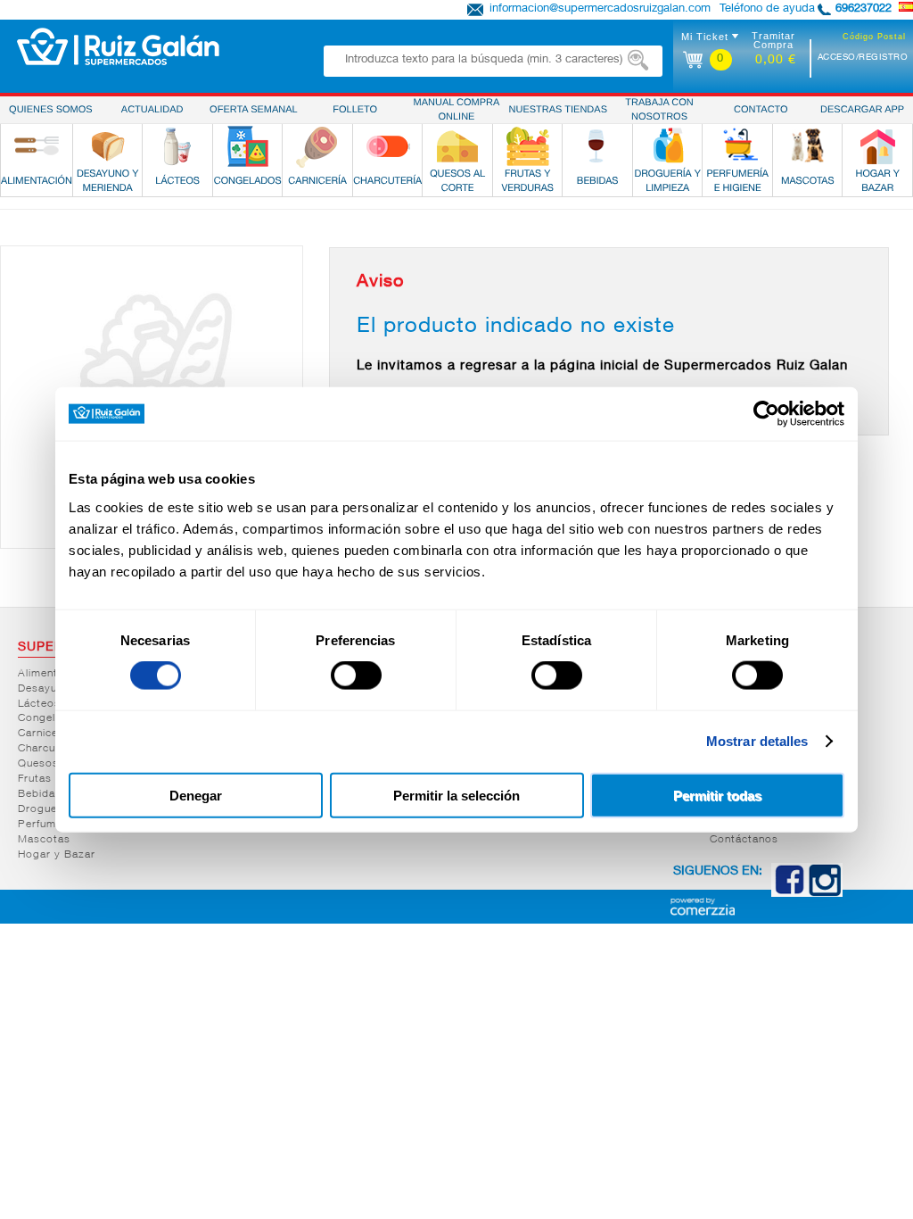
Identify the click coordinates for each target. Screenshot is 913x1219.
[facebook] (789, 893)
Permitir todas (717, 794)
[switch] (356, 675)
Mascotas (44, 839)
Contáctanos (744, 839)
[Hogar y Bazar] (877, 146)
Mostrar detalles (757, 741)
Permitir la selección (456, 794)
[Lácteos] (177, 146)
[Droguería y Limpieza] (668, 146)
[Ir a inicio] (118, 46)
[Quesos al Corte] (457, 146)
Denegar (195, 794)
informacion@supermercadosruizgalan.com (600, 9)
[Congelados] (248, 146)
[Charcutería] (388, 146)
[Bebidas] (597, 146)
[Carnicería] (317, 146)
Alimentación (52, 673)
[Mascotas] (808, 146)
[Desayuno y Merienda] (108, 146)
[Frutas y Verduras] (528, 146)
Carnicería (44, 733)
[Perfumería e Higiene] (737, 146)
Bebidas (40, 794)
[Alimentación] (36, 146)
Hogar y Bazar (56, 855)
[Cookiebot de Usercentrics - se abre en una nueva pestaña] (766, 414)
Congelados (50, 718)
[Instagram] (825, 893)
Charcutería (48, 748)
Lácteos (39, 704)
